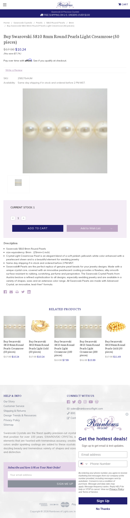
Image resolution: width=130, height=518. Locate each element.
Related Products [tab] (65, 309)
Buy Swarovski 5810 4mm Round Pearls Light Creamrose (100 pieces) (64, 348)
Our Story (9, 401)
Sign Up (103, 501)
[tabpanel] (14, 337)
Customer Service (14, 406)
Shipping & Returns (15, 410)
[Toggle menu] (4, 4)
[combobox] (83, 464)
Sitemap (9, 424)
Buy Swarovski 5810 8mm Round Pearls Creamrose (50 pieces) (14, 346)
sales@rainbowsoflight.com (87, 408)
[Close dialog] (127, 414)
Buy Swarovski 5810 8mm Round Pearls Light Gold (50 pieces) (39, 346)
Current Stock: (22, 207)
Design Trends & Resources (20, 415)
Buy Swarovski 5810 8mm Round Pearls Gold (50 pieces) (115, 346)
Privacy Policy (12, 420)
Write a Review (13, 70)
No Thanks (103, 508)
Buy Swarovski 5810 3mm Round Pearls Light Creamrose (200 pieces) (90, 348)
